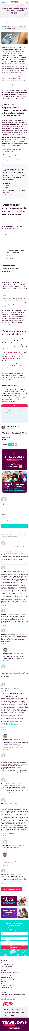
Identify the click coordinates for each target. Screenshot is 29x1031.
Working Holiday (5, 983)
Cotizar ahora (14, 1028)
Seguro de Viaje (5, 974)
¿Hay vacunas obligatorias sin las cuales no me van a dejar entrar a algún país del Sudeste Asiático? (13, 170)
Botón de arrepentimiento (7, 979)
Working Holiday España (7, 989)
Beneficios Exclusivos (6, 977)
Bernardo (13, 426)
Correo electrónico (5, 517)
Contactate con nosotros (7, 964)
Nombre (3, 511)
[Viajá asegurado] (14, 900)
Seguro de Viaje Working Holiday (9, 972)
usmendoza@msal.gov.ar (11, 724)
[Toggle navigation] (27, 2)
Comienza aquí (5, 962)
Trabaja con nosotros (6, 966)
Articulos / (4, 22)
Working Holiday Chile (6, 987)
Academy (3, 968)
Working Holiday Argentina (8, 985)
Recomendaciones (9, 194)
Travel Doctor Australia (15, 365)
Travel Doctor (10, 358)
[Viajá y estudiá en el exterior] (14, 913)
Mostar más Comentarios (11, 889)
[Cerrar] (28, 1020)
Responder (4, 562)
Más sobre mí (4, 439)
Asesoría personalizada (7, 976)
